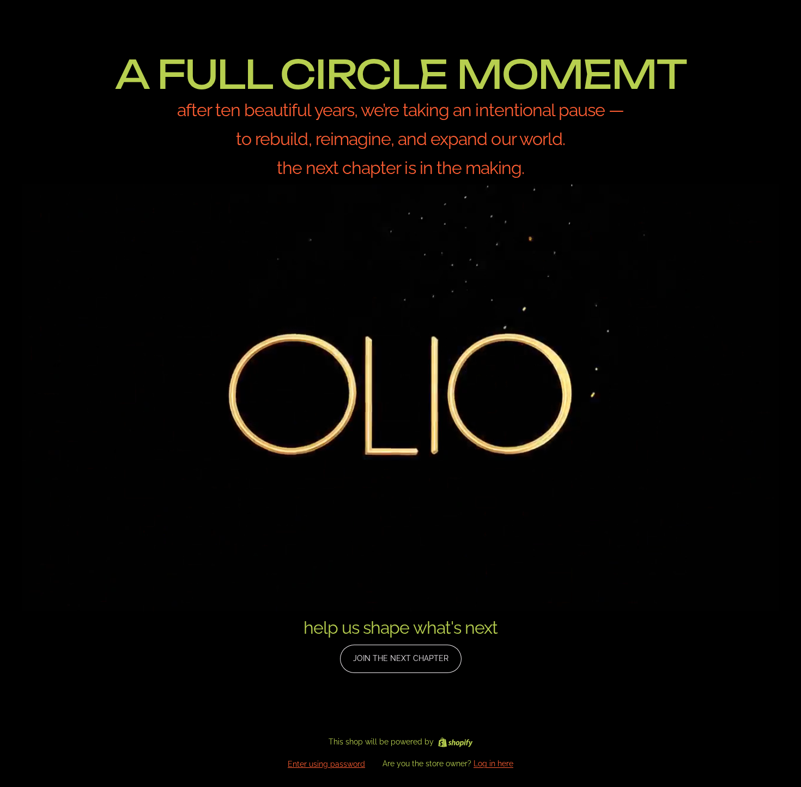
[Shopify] (455, 742)
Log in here (493, 763)
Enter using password (326, 764)
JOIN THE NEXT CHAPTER (400, 658)
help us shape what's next (400, 627)
